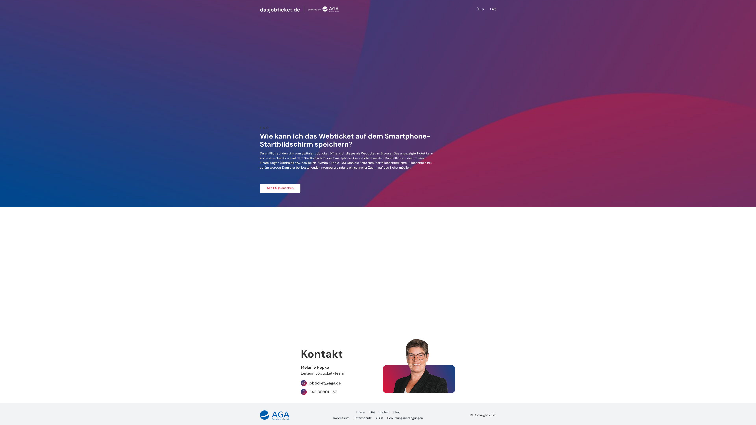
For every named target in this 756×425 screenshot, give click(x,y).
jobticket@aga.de (324, 383)
